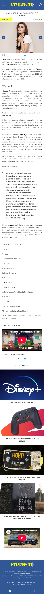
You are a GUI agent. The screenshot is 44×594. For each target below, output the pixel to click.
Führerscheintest (19, 584)
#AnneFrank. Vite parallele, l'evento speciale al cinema (22, 517)
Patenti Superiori (29, 582)
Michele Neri (25, 574)
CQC (20, 582)
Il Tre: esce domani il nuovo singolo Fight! (22, 478)
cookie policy (13, 576)
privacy (4, 576)
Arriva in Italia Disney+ (22, 402)
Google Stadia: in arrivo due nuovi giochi (22, 440)
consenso (22, 576)
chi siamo (37, 576)
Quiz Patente (11, 582)
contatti (30, 576)
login (29, 584)
